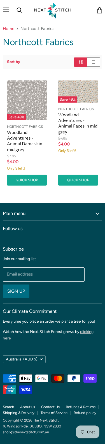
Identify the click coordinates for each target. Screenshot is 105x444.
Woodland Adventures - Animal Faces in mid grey (77, 123)
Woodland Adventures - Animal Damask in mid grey (24, 141)
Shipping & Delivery (18, 413)
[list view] (93, 62)
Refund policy (85, 413)
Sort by (13, 62)
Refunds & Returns (80, 407)
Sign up (16, 291)
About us (27, 407)
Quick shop (27, 180)
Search (8, 407)
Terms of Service (54, 413)
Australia (22, 359)
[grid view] (80, 62)
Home (8, 28)
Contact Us (50, 407)
